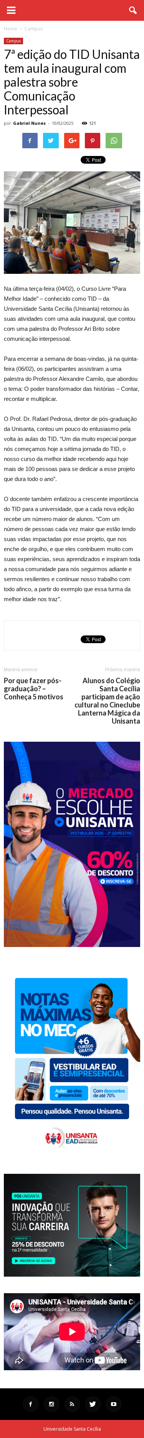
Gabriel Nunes (29, 123)
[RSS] (72, 1404)
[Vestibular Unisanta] (72, 945)
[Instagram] (51, 1404)
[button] (133, 10)
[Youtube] (113, 1404)
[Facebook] (30, 1404)
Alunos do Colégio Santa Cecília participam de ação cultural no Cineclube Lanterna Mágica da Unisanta (107, 701)
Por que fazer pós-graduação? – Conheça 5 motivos (33, 689)
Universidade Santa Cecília (72, 1429)
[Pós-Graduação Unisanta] (72, 1274)
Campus (13, 41)
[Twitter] (93, 1404)
